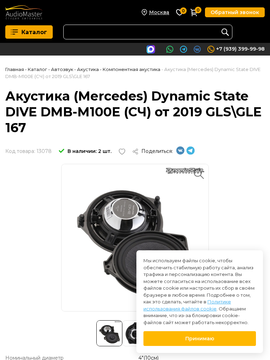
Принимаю (199, 338)
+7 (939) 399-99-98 (240, 49)
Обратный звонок (235, 12)
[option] (135, 237)
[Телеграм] (190, 153)
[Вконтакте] (180, 153)
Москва (159, 12)
